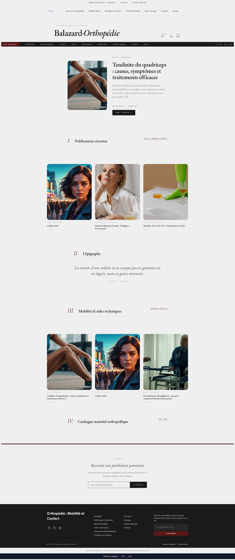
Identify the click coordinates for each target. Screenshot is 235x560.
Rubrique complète (159, 308)
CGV (123, 556)
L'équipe (127, 520)
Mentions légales (169, 544)
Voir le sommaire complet (155, 138)
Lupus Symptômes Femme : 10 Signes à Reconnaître (112, 227)
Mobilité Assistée (94, 11)
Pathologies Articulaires (113, 11)
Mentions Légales (110, 556)
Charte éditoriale (130, 524)
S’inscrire (138, 485)
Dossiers (72, 44)
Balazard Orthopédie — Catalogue (102, 2)
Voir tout (163, 419)
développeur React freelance (138, 550)
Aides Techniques (151, 11)
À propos (123, 2)
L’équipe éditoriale (139, 2)
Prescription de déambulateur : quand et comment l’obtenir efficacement (161, 397)
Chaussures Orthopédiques (75, 11)
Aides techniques (85, 44)
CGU (130, 556)
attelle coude (52, 225)
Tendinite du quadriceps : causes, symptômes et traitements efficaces (139, 71)
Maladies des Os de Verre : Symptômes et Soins (164, 225)
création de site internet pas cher (115, 550)
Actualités (164, 11)
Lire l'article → (124, 112)
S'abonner (171, 533)
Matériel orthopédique (45, 44)
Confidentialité (182, 544)
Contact (127, 527)
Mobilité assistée (28, 44)
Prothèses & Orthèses (133, 11)
